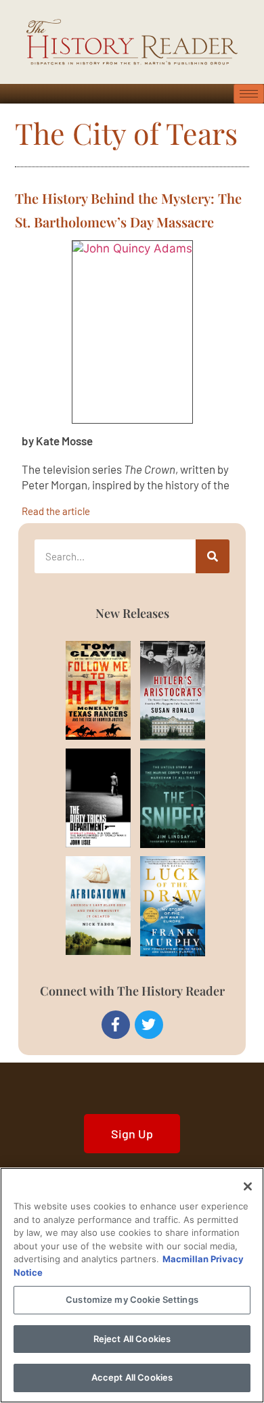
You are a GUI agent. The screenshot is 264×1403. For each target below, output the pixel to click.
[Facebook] (116, 1024)
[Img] (83, 690)
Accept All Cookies (132, 1377)
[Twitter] (149, 1024)
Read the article (56, 510)
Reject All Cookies (132, 1338)
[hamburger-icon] (249, 94)
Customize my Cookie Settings (132, 1299)
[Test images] (132, 332)
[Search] (212, 556)
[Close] (248, 1186)
